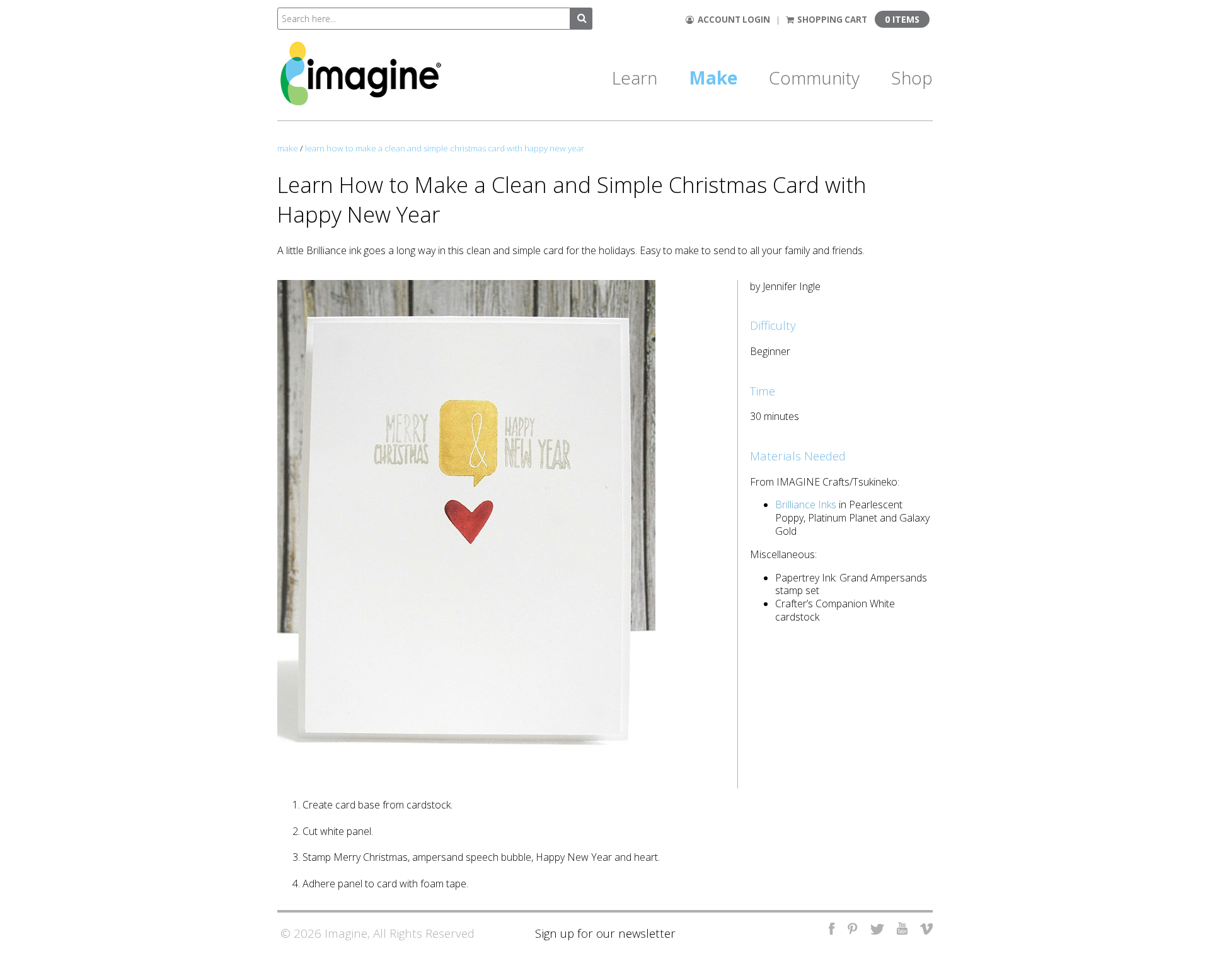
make (287, 148)
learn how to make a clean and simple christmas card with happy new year (444, 148)
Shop (912, 78)
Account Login (732, 19)
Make (713, 78)
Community (814, 78)
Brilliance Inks (805, 504)
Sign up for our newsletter (605, 933)
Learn (634, 78)
